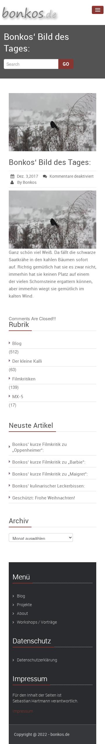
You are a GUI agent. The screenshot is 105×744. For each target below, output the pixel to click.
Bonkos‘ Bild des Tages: (50, 162)
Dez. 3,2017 (27, 176)
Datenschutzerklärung (37, 660)
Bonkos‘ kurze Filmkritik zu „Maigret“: (50, 474)
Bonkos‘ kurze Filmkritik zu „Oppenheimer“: (39, 447)
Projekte (24, 604)
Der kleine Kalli (27, 361)
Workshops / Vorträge (37, 622)
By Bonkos (26, 182)
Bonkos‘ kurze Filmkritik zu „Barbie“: (48, 462)
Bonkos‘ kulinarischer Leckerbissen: (48, 486)
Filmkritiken (24, 379)
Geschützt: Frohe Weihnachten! (43, 498)
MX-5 (17, 396)
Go (66, 64)
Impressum (23, 711)
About (22, 613)
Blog (17, 343)
